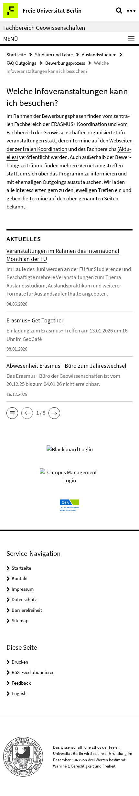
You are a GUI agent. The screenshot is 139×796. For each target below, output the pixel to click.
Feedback (21, 683)
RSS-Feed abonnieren (33, 672)
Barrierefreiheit (27, 610)
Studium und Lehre (54, 54)
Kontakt (20, 578)
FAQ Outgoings (21, 63)
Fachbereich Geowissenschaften (44, 27)
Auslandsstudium (99, 54)
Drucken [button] (20, 662)
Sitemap (20, 620)
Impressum (23, 589)
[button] (12, 413)
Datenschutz (24, 599)
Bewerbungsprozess (65, 63)
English (19, 693)
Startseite (16, 54)
